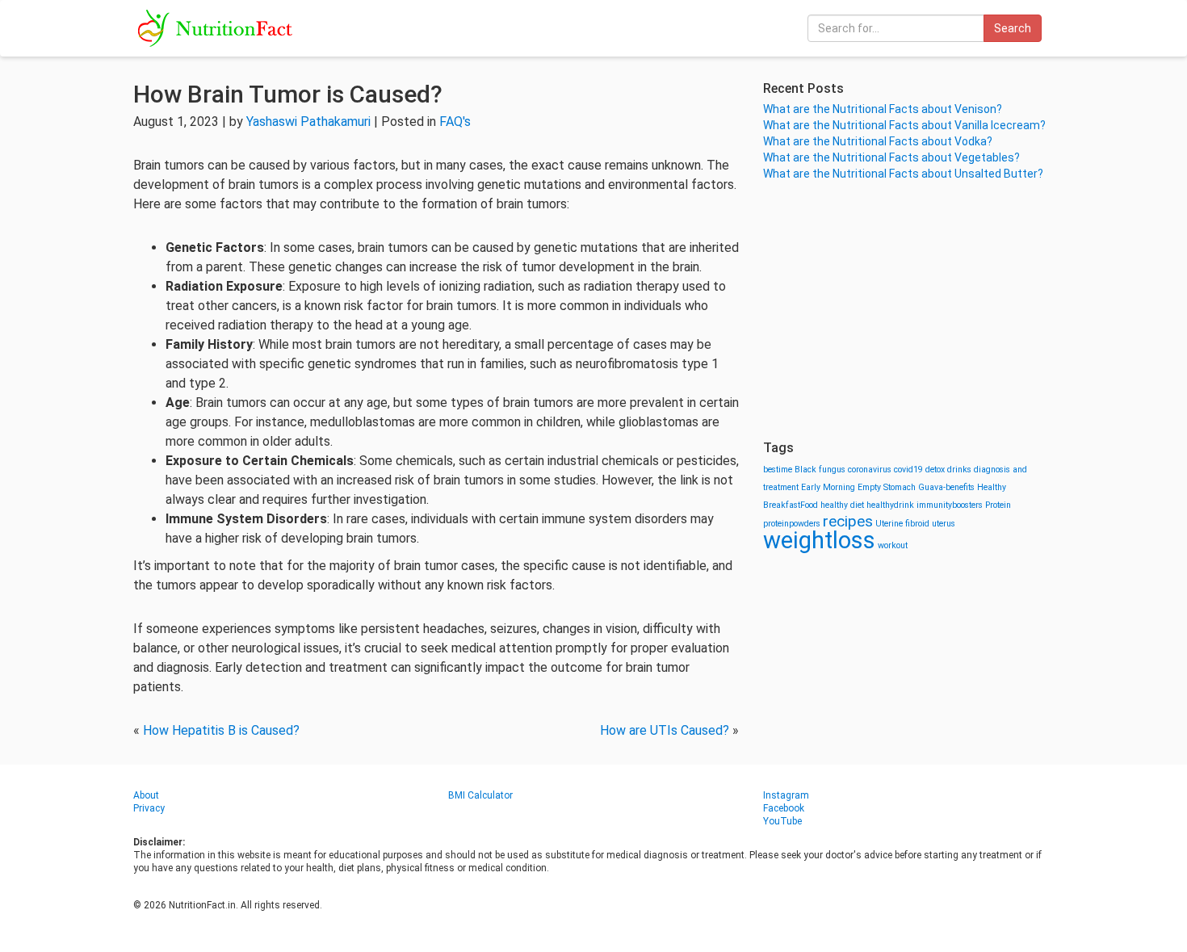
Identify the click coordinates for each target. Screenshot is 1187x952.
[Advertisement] (908, 311)
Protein (998, 505)
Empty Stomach (887, 487)
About (146, 795)
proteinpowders (791, 523)
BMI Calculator (480, 795)
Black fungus (820, 469)
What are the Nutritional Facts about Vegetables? (891, 157)
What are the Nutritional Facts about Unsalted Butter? (903, 173)
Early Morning (828, 487)
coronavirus (869, 469)
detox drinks (948, 469)
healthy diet (842, 505)
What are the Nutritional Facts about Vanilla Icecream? (904, 125)
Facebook (783, 808)
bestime (777, 469)
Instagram (786, 795)
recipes (848, 521)
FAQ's (455, 121)
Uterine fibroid (902, 523)
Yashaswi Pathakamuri (308, 121)
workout (893, 545)
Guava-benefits (946, 487)
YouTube (782, 821)
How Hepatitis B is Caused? (221, 730)
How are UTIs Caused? (664, 730)
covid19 (908, 469)
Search (1012, 28)
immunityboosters (949, 505)
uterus (943, 523)
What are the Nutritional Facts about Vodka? (877, 141)
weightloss (819, 540)
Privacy (149, 808)
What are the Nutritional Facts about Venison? (882, 109)
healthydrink (890, 505)
